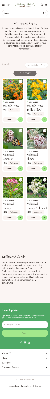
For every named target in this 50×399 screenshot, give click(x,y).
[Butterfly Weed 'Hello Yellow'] (37, 89)
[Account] (41, 4)
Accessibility (14, 386)
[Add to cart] (20, 119)
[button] (20, 342)
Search (7, 13)
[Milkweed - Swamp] (13, 187)
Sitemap (38, 386)
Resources (6, 362)
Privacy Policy (26, 386)
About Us (6, 353)
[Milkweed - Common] (13, 138)
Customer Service (10, 367)
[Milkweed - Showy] (37, 138)
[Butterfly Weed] (13, 89)
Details (9, 119)
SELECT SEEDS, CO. (27, 380)
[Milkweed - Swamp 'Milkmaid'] (37, 187)
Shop (4, 358)
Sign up (25, 333)
